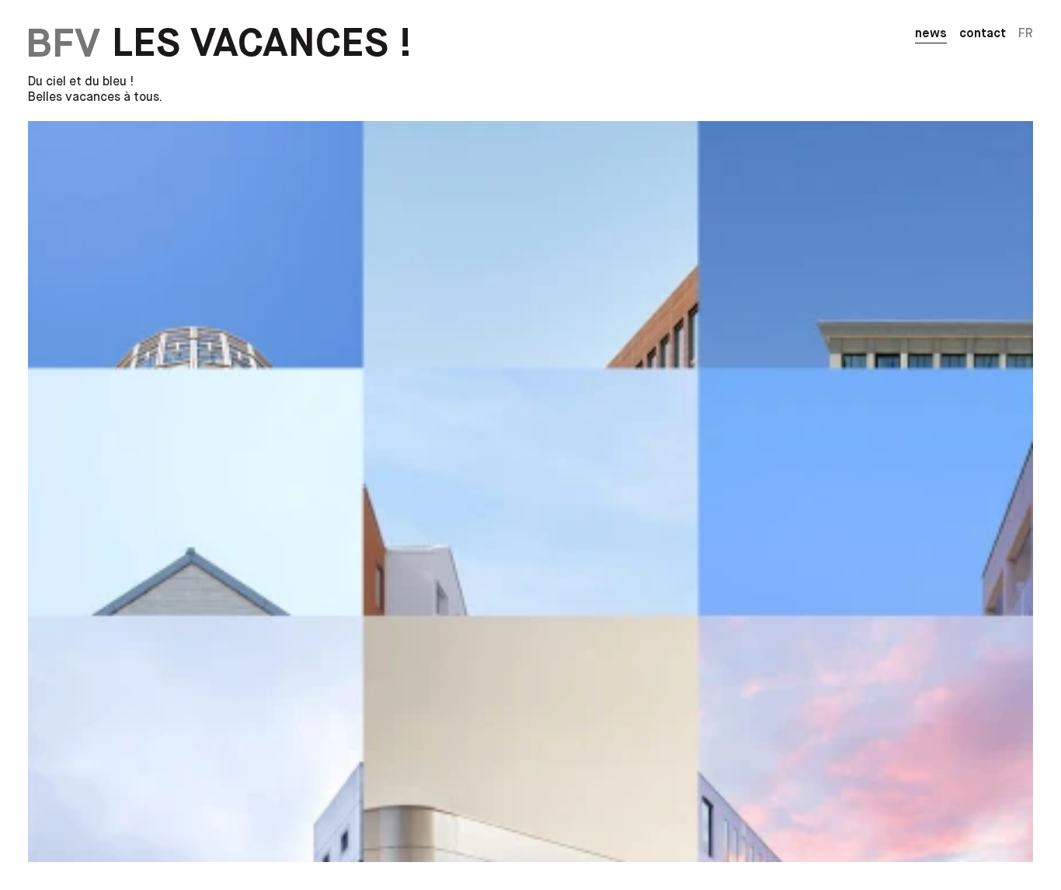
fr (1025, 34)
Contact (982, 34)
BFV (63, 44)
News (931, 34)
